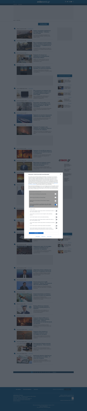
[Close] (61, 174)
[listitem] (43, 191)
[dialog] (43, 206)
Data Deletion (38, 236)
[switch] (56, 194)
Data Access (43, 236)
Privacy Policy (49, 236)
